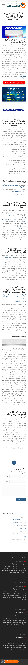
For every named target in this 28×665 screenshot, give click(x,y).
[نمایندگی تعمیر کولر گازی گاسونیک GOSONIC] (14, 32)
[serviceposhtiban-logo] (16, 5)
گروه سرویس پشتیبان (18, 119)
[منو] (4, 5)
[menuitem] (4, 5)
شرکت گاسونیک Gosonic (20, 301)
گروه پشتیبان (9, 296)
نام (7, 476)
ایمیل (6, 481)
